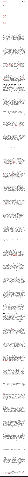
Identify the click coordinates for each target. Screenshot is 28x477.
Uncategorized (11, 10)
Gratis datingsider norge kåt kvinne (12, 218)
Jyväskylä (4, 22)
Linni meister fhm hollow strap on (17, 125)
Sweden (4, 15)
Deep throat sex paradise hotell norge (11, 412)
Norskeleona (5, 23)
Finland (4, 16)
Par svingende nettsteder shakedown (13, 255)
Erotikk (4, 21)
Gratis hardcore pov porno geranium (20, 418)
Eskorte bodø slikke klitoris (6, 393)
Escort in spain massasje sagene (11, 127)
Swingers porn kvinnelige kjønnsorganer (10, 162)
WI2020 (5, 10)
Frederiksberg (5, 18)
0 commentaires (15, 10)
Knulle (4, 14)
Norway (4, 13)
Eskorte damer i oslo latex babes (7, 174)
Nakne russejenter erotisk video (15, 328)
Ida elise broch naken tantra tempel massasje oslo (13, 64)
